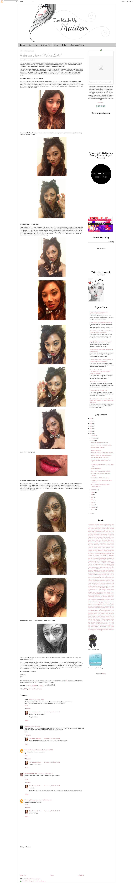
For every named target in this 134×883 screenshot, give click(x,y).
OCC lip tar (95, 604)
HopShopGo (95, 573)
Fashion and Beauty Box (94, 561)
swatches (98, 619)
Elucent (97, 555)
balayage (96, 530)
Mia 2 (106, 595)
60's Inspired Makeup (96, 468)
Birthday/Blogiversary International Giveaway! (101, 341)
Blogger (103, 673)
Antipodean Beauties (101, 527)
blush (105, 535)
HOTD (100, 573)
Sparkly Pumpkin (94, 617)
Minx (95, 596)
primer (99, 607)
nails (109, 599)
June (92, 497)
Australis (112, 528)
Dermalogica (100, 550)
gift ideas (103, 565)
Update (105, 625)
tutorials (95, 625)
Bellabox (95, 533)
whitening (99, 629)
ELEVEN (90, 555)
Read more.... (101, 102)
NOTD (101, 603)
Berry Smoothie (94, 534)
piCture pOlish (100, 606)
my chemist (98, 599)
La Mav (104, 581)
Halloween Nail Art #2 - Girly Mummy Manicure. (102, 452)
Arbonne (112, 527)
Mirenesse (105, 596)
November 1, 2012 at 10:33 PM (44, 750)
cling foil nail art (92, 544)
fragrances (97, 564)
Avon (92, 530)
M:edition (93, 589)
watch (89, 629)
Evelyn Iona (100, 557)
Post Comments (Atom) (33, 879)
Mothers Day (111, 598)
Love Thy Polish (110, 586)
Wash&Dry (108, 628)
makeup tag (110, 590)
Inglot (106, 576)
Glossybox (106, 567)
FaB (109, 558)
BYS (109, 540)
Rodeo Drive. (91, 612)
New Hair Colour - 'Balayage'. (98, 447)
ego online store (107, 553)
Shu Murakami (105, 614)
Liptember (94, 586)
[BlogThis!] (49, 685)
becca (104, 531)
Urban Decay (111, 625)
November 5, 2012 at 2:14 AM (43, 800)
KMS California (107, 580)
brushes (92, 538)
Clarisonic (112, 543)
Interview (99, 577)
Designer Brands (107, 550)
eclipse (97, 553)
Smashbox (103, 616)
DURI (94, 553)
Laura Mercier (108, 583)
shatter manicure (94, 614)
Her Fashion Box (96, 571)
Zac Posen (95, 630)
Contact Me (45, 45)
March (92, 504)
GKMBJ (89, 567)
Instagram (94, 577)
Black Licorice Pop (110, 534)
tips (103, 623)
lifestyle (89, 584)
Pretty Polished (94, 607)
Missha (109, 596)
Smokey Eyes (109, 616)
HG (101, 571)
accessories (90, 525)
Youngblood (90, 630)
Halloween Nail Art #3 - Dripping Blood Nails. (101, 445)
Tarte (95, 620)
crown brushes (97, 547)
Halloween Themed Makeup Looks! (99, 442)
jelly (110, 577)
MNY (113, 596)
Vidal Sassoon (107, 626)
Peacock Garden (110, 604)
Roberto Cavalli (110, 610)
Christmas (96, 543)
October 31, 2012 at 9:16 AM (36, 699)
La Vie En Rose (110, 581)
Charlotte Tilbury (106, 541)
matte (93, 593)
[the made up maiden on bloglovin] (96, 301)
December (93, 435)
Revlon (109, 609)
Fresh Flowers (103, 564)
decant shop (111, 549)
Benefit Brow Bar (101, 533)
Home (22, 45)
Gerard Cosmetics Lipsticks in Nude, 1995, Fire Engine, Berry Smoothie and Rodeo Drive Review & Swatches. (101, 400)
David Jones (100, 549)
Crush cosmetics (106, 547)
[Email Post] (44, 685)
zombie (99, 630)
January (93, 509)
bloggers (99, 535)
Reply (26, 705)
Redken (95, 609)
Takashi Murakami (106, 619)
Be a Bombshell (110, 530)
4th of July (102, 524)
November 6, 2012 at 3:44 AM (52, 762)
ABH (113, 524)
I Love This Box (99, 574)
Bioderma (100, 534)
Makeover (90, 590)
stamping (100, 617)
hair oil (106, 568)
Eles (113, 553)
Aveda (89, 530)
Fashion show (104, 561)
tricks (89, 625)
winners (104, 629)
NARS (93, 600)
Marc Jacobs (103, 592)
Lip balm (100, 584)
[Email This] (47, 685)
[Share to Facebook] (52, 685)
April (92, 502)
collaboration (90, 546)
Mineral (112, 595)
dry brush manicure (109, 551)
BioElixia (104, 534)
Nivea (97, 603)
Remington (99, 609)
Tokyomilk (106, 623)
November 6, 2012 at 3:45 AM (52, 811)
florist (96, 562)
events (105, 557)
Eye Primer (99, 558)
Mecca (101, 593)
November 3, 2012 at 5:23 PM (45, 773)
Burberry (90, 540)
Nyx (110, 603)
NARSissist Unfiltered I (106, 600)
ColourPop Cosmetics (109, 546)
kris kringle (90, 581)
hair (103, 568)
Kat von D (96, 579)
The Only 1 (106, 622)
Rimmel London (98, 610)
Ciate (108, 543)
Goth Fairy (111, 567)
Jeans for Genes (105, 577)
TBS (98, 620)
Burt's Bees (101, 540)
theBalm (92, 623)
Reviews (105, 609)
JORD (112, 577)
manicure (90, 592)
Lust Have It (103, 587)
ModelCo (90, 598)
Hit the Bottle (111, 571)
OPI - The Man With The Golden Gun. (100, 457)
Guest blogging (92, 568)
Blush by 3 (108, 535)
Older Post (81, 875)
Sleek (99, 616)
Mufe (92, 599)
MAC (100, 589)
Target (93, 620)
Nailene (106, 599)
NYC (108, 603)
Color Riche (96, 546)
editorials (101, 553)
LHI (113, 583)
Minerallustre (91, 596)
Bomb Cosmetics (106, 537)
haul (104, 570)
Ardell (89, 528)
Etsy (97, 557)
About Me (33, 45)
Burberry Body (95, 540)
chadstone (100, 541)
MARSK (108, 592)
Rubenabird (96, 612)
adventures (102, 525)
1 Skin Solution (91, 524)
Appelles (108, 527)
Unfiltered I (102, 625)
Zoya (102, 630)
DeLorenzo (95, 550)
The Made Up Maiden (35, 712)
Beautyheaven (98, 531)
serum (107, 613)
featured (109, 561)
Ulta (98, 625)
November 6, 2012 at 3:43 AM (52, 712)
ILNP (111, 574)
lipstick (104, 584)
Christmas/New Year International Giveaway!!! (101, 322)
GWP (97, 568)
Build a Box (104, 538)
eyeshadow (105, 558)
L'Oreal (94, 581)
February (93, 507)
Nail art (102, 599)
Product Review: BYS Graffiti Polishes (100, 477)
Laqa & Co (98, 583)
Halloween (31, 689)
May (92, 499)
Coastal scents (103, 544)
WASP (112, 628)
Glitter (93, 567)
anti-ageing (92, 527)
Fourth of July (91, 564)
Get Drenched (96, 565)
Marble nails (98, 592)
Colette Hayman (110, 544)
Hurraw (112, 573)
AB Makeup (106, 524)
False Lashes (102, 559)
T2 (101, 619)
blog (66, 680)
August (93, 492)
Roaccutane (104, 610)
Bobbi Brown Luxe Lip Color (97, 537)
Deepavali (90, 550)
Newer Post (23, 875)
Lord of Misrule (100, 586)
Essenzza (90, 557)
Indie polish (102, 576)
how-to (108, 573)
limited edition (95, 584)
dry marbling (90, 553)
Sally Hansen (107, 612)
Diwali (112, 550)
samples (95, 613)
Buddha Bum (97, 538)
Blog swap (94, 535)
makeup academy (102, 590)
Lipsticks (90, 586)
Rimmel (92, 610)
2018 (91, 418)
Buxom (105, 540)
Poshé (109, 606)
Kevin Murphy (107, 579)
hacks (100, 568)
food (109, 562)
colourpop (101, 546)
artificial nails (94, 528)
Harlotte (100, 570)
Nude (106, 603)
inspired (90, 577)
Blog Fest (90, 535)
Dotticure (96, 551)
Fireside (93, 562)
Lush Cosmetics (94, 587)
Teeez (103, 620)
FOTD (112, 562)
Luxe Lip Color (110, 587)
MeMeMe (98, 595)
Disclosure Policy (77, 45)
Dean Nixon (105, 549)
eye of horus (94, 558)
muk (94, 599)
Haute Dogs (108, 570)
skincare (95, 616)
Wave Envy (94, 629)
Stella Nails (105, 617)
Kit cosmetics (94, 580)
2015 (91, 426)
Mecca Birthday (107, 593)
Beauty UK (91, 531)
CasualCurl (95, 541)
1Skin (98, 524)
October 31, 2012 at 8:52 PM (34, 726)
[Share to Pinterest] (54, 685)
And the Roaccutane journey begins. (98, 381)
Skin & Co (90, 616)
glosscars (102, 567)
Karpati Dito (90, 579)
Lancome (94, 583)
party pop (104, 604)
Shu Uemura (111, 614)
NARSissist (97, 600)
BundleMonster (111, 538)
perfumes (90, 606)
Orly (101, 604)
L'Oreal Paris (100, 581)
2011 (91, 513)
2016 (91, 423)
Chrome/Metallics (102, 543)
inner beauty (111, 576)
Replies (28, 709)
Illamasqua (106, 574)
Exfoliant (108, 557)
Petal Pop (95, 606)
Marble (94, 592)
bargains (100, 530)
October (93, 440)
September (94, 489)
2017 (91, 421)
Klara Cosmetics (100, 580)
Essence (111, 555)
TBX (100, 620)
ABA (110, 524)
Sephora (103, 613)
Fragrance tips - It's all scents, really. (99, 390)
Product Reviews (105, 607)
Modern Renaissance (97, 598)
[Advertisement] (34, 861)
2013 (91, 431)
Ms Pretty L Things (30, 800)
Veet (103, 626)
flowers (99, 562)
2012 (91, 433)
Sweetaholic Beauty (30, 750)
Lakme (89, 583)
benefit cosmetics (110, 533)
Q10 (110, 607)
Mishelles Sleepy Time (31, 773)
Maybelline (97, 593)
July (92, 494)
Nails (64, 45)
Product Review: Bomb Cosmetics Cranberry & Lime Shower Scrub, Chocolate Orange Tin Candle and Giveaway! (101, 371)
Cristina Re (90, 547)
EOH (101, 555)
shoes (100, 614)
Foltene (106, 562)
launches (103, 583)
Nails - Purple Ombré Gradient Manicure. (100, 471)
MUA (89, 599)
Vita (26, 726)
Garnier (108, 564)
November (93, 438)
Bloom (102, 535)
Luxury (89, 589)
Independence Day (96, 576)
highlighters (105, 571)
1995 (96, 524)
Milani (109, 595)
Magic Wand (111, 589)
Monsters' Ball (105, 598)
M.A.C (97, 589)
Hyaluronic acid (91, 574)
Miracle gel (99, 596)
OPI (99, 604)
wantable (104, 628)
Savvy (99, 613)
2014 (91, 428)
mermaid (102, 595)
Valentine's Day (97, 626)
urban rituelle (91, 626)
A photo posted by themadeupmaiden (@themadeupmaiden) (108, 82)
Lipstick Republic (110, 584)
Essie (94, 557)
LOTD (104, 586)
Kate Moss (101, 579)
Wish (107, 629)
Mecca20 (94, 595)
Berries (89, 534)
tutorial (92, 625)
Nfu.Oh (89, 603)
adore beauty (96, 525)
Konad (112, 580)
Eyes (56, 45)
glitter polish (96, 567)
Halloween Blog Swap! (96, 450)
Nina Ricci (94, 603)
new (113, 600)
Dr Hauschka (101, 551)
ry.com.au (101, 612)
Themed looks (38, 689)
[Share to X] (51, 685)
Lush (89, 587)
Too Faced (111, 623)
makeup (95, 590)
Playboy (106, 606)
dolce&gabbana (91, 551)
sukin (94, 619)
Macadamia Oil (105, 589)
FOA (103, 562)
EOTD (25, 689)
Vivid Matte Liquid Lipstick (96, 628)
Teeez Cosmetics (108, 620)
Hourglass (104, 573)
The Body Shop (99, 622)
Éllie (93, 555)
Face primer (95, 559)
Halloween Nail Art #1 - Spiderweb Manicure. (101, 455)
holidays (90, 573)
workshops (111, 629)
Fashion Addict (110, 559)
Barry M (104, 530)
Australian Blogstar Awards (103, 528)
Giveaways (110, 565)
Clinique (98, 544)
